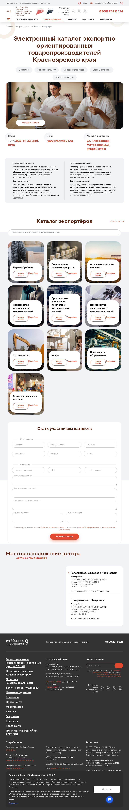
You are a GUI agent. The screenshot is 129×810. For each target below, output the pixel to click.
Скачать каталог (117, 221)
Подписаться (119, 665)
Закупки (11, 711)
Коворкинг (12, 697)
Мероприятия (14, 706)
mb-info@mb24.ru (53, 682)
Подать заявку (21, 274)
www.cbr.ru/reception (15, 768)
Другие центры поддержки (31, 558)
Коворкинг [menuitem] (71, 19)
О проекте (12, 716)
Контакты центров (64, 77)
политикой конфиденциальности (89, 527)
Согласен (106, 789)
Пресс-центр (14, 702)
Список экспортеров (74, 70)
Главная (9, 27)
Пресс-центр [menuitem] (88, 19)
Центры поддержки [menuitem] (52, 19)
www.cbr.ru (10, 750)
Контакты (12, 721)
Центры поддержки (23, 27)
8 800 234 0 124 (111, 11)
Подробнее (33, 273)
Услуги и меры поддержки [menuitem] (26, 19)
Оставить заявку (30, 122)
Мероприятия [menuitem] (106, 19)
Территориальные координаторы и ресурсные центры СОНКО (23, 663)
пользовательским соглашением (109, 676)
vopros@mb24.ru (53, 687)
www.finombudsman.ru (60, 768)
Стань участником (101, 70)
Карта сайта (13, 725)
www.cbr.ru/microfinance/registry (20, 760)
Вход (85, 3)
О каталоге (24, 70)
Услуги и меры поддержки (22, 687)
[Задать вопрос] (109, 799)
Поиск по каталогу (47, 70)
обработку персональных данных (52, 527)
